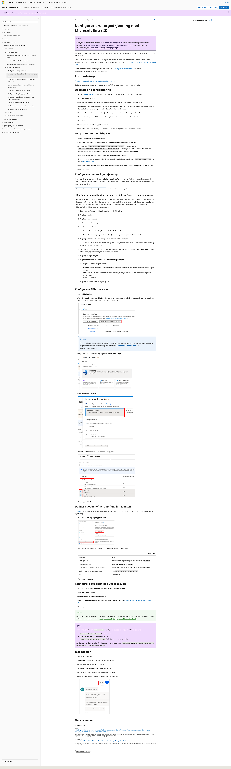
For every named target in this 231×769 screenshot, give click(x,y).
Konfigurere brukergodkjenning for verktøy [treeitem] (21, 106)
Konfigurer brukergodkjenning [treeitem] (17, 71)
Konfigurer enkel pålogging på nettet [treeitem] (19, 90)
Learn (77, 20)
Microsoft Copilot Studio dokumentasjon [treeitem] (16, 26)
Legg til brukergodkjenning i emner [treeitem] (19, 102)
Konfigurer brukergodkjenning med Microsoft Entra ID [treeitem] (22, 75)
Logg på (226, 2)
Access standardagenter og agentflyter (105, 48)
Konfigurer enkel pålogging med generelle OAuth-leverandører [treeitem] (21, 98)
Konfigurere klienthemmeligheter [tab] (118, 189)
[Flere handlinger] (154, 19)
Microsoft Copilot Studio (88, 20)
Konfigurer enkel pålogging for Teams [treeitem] (19, 94)
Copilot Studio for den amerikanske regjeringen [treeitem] (20, 64)
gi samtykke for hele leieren (127, 346)
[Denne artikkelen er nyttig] (209, 20)
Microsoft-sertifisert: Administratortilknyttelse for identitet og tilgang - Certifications (101, 741)
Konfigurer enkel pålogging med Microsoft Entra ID (118, 619)
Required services (88, 162)
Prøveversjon (224, 7)
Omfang (78, 511)
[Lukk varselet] (228, 12)
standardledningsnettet (113, 43)
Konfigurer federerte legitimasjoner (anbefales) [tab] (90, 189)
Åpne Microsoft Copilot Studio (207, 7)
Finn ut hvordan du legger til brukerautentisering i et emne (95, 81)
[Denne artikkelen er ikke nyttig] (211, 20)
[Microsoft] (3, 2)
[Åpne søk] (221, 2)
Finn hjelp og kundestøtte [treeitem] (11, 119)
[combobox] (20, 21)
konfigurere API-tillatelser (123, 69)
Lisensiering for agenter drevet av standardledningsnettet (105, 45)
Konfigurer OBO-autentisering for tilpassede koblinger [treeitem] (21, 81)
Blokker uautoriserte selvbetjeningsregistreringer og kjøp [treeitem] (21, 56)
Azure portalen (89, 94)
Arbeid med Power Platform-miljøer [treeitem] (17, 61)
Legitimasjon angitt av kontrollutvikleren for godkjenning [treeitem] (21, 86)
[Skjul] (38, 18)
